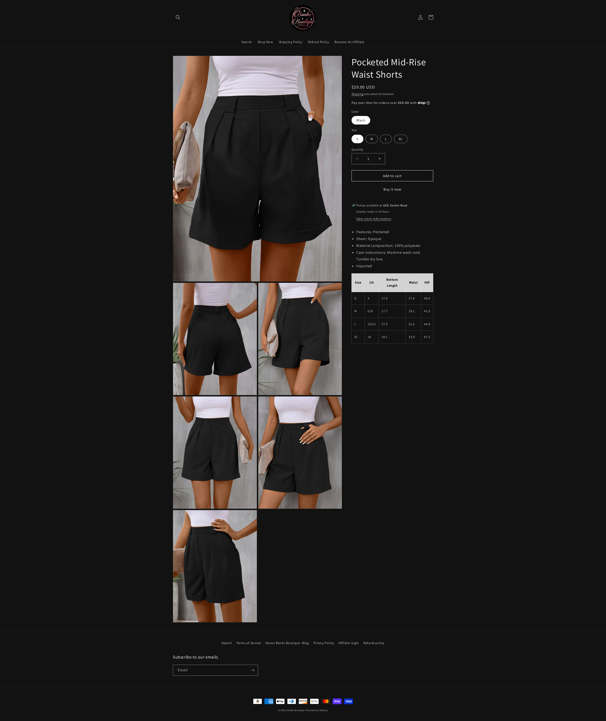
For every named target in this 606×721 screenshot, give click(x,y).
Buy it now (392, 189)
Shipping (358, 94)
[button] (178, 17)
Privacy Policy (323, 643)
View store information (373, 219)
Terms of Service (248, 643)
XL (401, 139)
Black (360, 120)
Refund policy (373, 643)
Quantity (357, 149)
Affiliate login (349, 643)
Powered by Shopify (316, 710)
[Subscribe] (252, 670)
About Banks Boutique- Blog (287, 643)
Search (227, 643)
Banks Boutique (296, 710)
